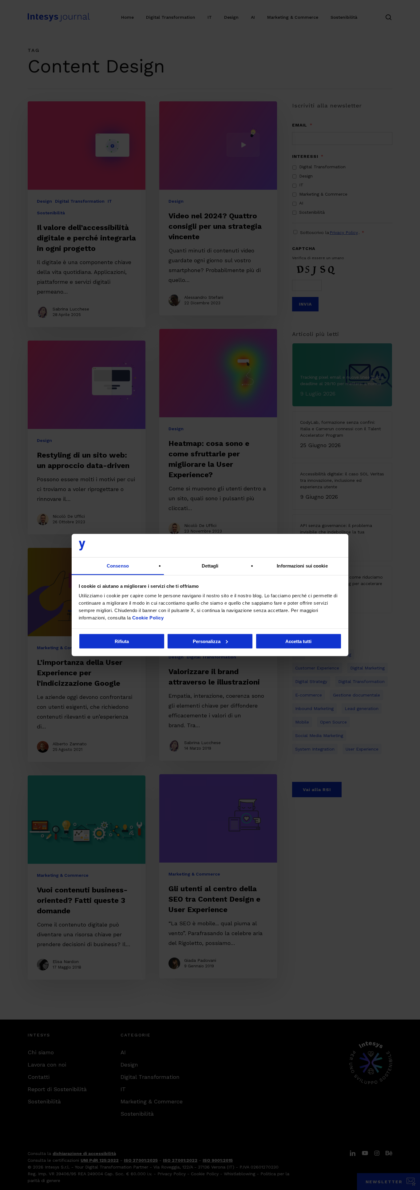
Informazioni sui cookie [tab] (302, 565)
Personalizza (206, 641)
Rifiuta (122, 641)
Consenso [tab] (118, 565)
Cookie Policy (148, 617)
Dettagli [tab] (210, 565)
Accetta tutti (298, 641)
